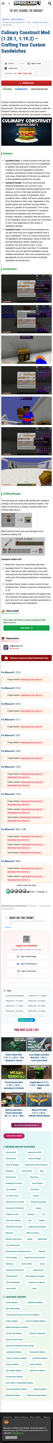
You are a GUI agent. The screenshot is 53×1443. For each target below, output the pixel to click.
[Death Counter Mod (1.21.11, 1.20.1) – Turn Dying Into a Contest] (13, 1044)
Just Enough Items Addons (16, 1389)
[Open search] (50, 3)
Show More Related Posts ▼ (26, 1125)
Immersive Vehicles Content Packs (20, 1346)
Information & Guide (14, 1227)
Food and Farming (13, 1220)
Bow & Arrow (11, 1177)
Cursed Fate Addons (14, 1333)
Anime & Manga (34, 1158)
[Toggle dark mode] (9, 3)
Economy (30, 1214)
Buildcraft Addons (40, 1358)
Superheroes (38, 1270)
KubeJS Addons (40, 1389)
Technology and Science (35, 1276)
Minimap (9, 1233)
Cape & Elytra (37, 1183)
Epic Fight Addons (13, 1309)
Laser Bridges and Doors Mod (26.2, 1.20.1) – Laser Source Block (39, 1057)
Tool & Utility (11, 1289)
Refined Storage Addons (37, 1395)
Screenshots (21, 89)
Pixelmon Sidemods (37, 1333)
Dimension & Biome (38, 1202)
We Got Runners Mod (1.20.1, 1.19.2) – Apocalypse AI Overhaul (14, 1085)
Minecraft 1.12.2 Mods (38, 996)
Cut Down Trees (12, 1196)
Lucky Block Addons (14, 1352)
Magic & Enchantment (37, 1227)
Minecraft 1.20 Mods (36, 1016)
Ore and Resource (13, 1245)
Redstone (10, 1264)
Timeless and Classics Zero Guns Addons (22, 1315)
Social (42, 1264)
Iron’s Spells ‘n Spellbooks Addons (19, 1383)
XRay (34, 1289)
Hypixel (42, 1220)
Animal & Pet (11, 1158)
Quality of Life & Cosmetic (35, 1258)
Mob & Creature (32, 1233)
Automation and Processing (36, 1165)
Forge (25, 73)
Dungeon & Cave (12, 1214)
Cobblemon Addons (35, 1302)
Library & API (11, 1152)
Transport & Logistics (36, 1282)
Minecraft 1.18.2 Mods (14, 1011)
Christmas (34, 1189)
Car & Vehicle (11, 1189)
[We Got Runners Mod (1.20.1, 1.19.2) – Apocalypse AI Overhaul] (13, 1072)
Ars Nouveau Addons (14, 1377)
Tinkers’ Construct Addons (16, 1358)
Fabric (19, 73)
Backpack (10, 1171)
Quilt (30, 73)
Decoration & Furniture (15, 1202)
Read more (18, 1433)
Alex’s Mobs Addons (14, 1370)
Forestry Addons (12, 1364)
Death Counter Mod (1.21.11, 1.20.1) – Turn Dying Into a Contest (14, 1057)
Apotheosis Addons (37, 1370)
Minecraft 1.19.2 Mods (37, 1011)
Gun (29, 1220)
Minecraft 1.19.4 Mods (14, 1016)
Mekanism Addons (13, 1395)
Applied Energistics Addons (17, 1327)
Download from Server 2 (18, 777)
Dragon (38, 1208)
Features (7, 89)
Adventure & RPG (35, 1152)
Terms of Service (21, 1417)
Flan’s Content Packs (14, 1340)
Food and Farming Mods (15, 996)
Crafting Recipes (39, 89)
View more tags (26, 1020)
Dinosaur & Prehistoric (15, 1208)
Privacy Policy (35, 1417)
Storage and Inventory (15, 1270)
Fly (43, 1214)
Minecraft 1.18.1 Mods (37, 1006)
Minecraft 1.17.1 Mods (14, 1006)
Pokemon (42, 1251)
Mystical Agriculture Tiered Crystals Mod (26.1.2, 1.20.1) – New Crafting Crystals (13, 1113)
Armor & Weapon (12, 1165)
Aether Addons (36, 1364)
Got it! (11, 1438)
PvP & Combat (11, 1258)
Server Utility (26, 1264)
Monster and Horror (14, 1239)
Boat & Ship (27, 1171)
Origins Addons (12, 1321)
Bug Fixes (34, 1177)
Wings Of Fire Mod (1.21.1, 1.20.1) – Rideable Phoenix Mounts (39, 1113)
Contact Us (7, 1417)
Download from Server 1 (32, 679)
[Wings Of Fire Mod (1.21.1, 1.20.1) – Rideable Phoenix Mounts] (39, 1100)
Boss (42, 1171)
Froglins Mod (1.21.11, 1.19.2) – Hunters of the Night (39, 1085)
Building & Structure (14, 1183)
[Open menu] (3, 3)
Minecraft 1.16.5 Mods (37, 1001)
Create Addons (12, 1302)
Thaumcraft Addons (37, 1352)
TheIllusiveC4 (12, 68)
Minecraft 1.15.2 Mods (14, 1001)
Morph (29, 1239)
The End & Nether (13, 1282)
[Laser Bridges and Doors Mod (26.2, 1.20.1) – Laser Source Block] (39, 1044)
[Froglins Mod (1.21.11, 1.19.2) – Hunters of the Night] (39, 1072)
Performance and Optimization (18, 1251)
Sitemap (46, 1417)
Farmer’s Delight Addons (35, 1321)
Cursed (36, 1196)
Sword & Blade (11, 1276)
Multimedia (42, 1239)
